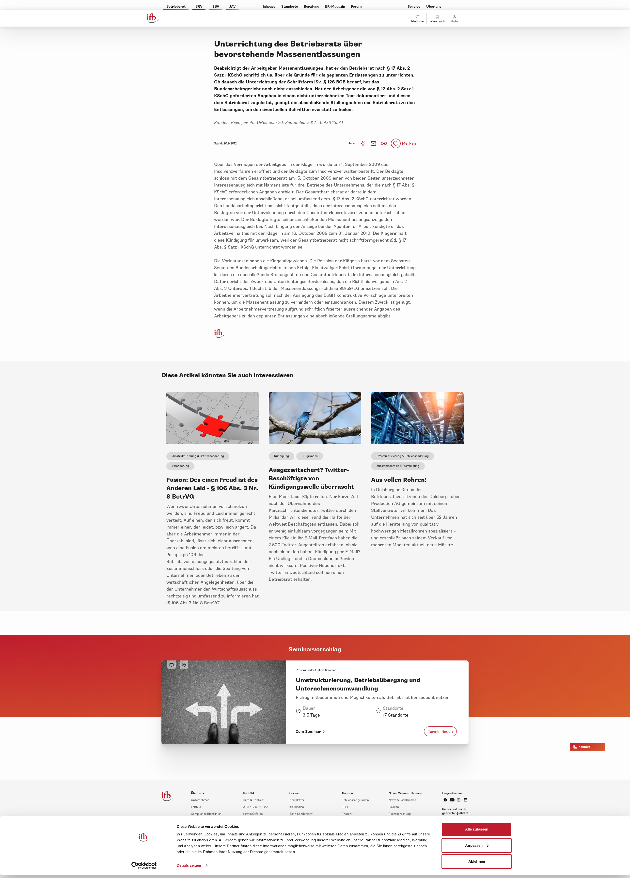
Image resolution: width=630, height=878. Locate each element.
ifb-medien (296, 807)
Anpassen (474, 845)
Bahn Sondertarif (301, 814)
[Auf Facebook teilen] (363, 143)
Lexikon (394, 807)
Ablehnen (476, 861)
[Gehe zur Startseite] (152, 18)
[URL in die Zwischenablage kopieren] (384, 143)
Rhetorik (347, 814)
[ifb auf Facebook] (445, 799)
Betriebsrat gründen (355, 800)
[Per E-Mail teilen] (373, 143)
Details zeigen (189, 865)
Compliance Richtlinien (206, 814)
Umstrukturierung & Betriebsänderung (198, 456)
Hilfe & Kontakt (253, 800)
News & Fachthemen (402, 800)
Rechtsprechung (400, 814)
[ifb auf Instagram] (459, 799)
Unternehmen (200, 800)
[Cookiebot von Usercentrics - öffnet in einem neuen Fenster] (144, 865)
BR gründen (310, 456)
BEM (345, 807)
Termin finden (440, 731)
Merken (409, 143)
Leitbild (196, 807)
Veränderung (180, 466)
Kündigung (281, 456)
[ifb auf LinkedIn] (466, 799)
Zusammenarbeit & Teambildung (398, 466)
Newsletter (296, 800)
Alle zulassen (476, 829)
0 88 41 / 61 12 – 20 (255, 807)
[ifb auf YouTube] (452, 799)
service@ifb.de (253, 814)
